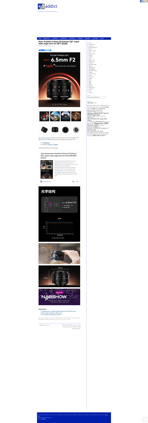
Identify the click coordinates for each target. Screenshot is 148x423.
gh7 (109, 105)
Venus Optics (89, 135)
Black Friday (89, 105)
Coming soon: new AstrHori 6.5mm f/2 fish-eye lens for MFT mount (58, 311)
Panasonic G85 (90, 123)
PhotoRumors (72, 38)
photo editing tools (90, 132)
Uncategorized (92, 87)
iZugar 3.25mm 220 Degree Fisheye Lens (51, 313)
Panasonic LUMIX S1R (93, 128)
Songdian (91, 86)
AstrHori (55, 144)
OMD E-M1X (90, 117)
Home (40, 38)
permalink (47, 319)
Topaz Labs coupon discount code (101, 134)
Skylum (91, 134)
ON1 (88, 121)
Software (90, 84)
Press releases (91, 77)
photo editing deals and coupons (95, 131)
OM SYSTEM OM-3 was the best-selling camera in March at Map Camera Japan (71, 326)
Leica (90, 58)
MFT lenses (91, 63)
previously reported (45, 137)
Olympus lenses (92, 67)
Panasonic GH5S (92, 125)
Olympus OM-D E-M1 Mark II (98, 113)
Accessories (91, 46)
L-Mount (90, 56)
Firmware (98, 105)
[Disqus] (60, 350)
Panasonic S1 (104, 128)
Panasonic (91, 72)
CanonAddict (95, 38)
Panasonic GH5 (101, 123)
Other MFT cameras (93, 70)
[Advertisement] (74, 24)
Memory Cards (92, 61)
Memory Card (92, 60)
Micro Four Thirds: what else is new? (95, 110)
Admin (41, 45)
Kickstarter (96, 107)
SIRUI (90, 83)
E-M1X (94, 105)
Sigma (90, 81)
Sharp (90, 80)
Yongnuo (91, 92)
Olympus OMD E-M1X (93, 116)
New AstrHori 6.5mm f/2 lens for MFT (51, 314)
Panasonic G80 (107, 121)
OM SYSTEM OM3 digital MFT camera (97, 119)
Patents (90, 75)
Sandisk (90, 78)
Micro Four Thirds (92, 64)
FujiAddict (80, 38)
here (57, 148)
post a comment (67, 319)
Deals (90, 49)
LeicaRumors (55, 38)
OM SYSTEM (91, 69)
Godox (88, 107)
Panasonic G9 (100, 121)
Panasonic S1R (91, 129)
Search (89, 95)
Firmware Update (104, 105)
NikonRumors (46, 38)
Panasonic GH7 (101, 125)
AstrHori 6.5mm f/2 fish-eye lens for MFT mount (70, 318)
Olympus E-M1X (91, 111)
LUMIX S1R (101, 108)
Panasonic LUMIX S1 (93, 126)
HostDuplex (44, 418)
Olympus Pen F (103, 116)
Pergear (50, 144)
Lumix (88, 108)
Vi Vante (90, 89)
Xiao (90, 90)
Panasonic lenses (92, 73)
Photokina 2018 (102, 132)
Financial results (92, 50)
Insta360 (90, 55)
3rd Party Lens (52, 318)
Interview (91, 107)
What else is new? (44, 325)
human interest (92, 53)
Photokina (96, 132)
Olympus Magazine (100, 111)
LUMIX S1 (94, 108)
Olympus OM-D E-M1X (93, 114)
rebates (107, 132)
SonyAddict (87, 38)
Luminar (107, 107)
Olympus (90, 66)
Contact (102, 38)
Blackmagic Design (93, 47)
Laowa (99, 107)
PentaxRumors (63, 38)
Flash (90, 52)
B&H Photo (46, 143)
